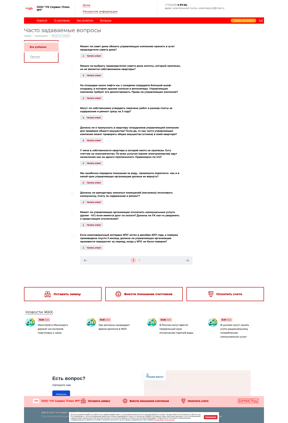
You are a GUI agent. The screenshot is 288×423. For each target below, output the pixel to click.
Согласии (169, 420)
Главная (27, 36)
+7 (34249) (176, 4)
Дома (86, 5)
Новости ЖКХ (39, 312)
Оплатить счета (198, 401)
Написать (61, 394)
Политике (158, 420)
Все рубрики (38, 47)
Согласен (210, 417)
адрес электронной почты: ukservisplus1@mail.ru (194, 8)
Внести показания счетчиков (149, 401)
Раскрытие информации (100, 11)
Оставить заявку (99, 401)
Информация (41, 36)
